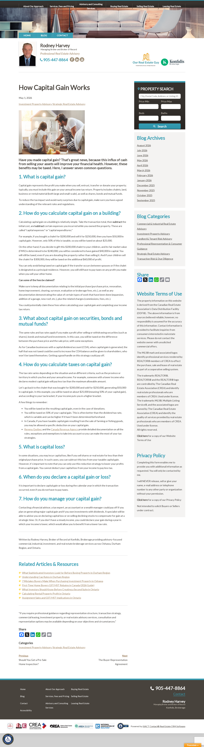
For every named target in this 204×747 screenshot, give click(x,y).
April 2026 (142, 165)
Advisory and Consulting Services (91, 6)
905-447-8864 (55, 59)
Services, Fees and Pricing (62, 6)
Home (27, 35)
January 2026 (144, 180)
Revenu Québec (33, 429)
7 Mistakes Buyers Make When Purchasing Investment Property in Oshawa (62, 581)
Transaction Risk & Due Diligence (155, 258)
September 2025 (146, 200)
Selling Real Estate (145, 6)
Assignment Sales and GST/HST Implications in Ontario (51, 597)
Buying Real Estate (119, 6)
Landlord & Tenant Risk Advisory (154, 238)
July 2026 (142, 150)
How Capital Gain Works (54, 87)
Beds (141, 113)
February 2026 (145, 175)
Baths (164, 113)
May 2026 (142, 160)
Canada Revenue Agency (64, 429)
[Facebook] (72, 59)
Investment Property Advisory (35, 104)
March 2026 (143, 170)
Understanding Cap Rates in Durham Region (46, 576)
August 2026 (144, 145)
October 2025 (144, 195)
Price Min (144, 101)
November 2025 (146, 190)
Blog (44, 35)
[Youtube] (82, 59)
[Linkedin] (77, 59)
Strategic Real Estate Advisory (68, 104)
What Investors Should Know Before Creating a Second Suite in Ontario (60, 589)
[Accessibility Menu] (8, 739)
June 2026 (142, 155)
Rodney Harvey (55, 45)
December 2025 (146, 185)
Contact (62, 35)
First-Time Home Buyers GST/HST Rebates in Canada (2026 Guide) (58, 585)
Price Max (166, 101)
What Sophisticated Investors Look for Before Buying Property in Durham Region (66, 572)
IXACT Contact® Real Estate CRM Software (164, 726)
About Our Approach (33, 6)
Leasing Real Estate (172, 6)
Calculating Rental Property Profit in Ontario (46, 593)
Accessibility (26, 710)
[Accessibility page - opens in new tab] (124, 727)
